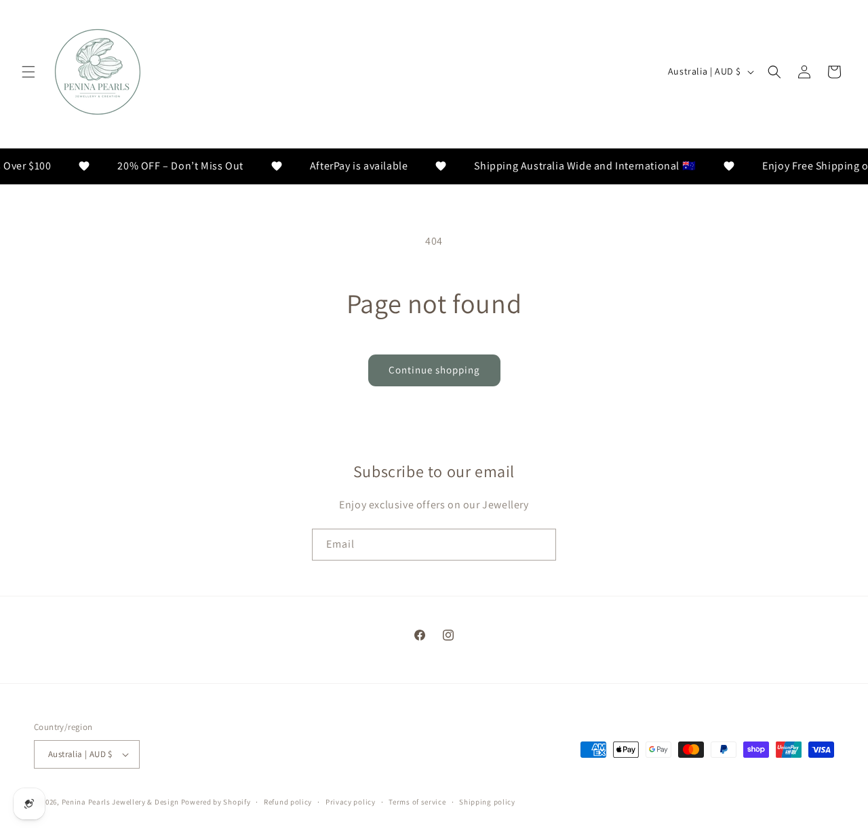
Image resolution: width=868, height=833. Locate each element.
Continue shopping (434, 369)
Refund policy (288, 802)
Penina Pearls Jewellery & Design (120, 802)
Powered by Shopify (216, 802)
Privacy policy (351, 802)
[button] (28, 72)
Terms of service (417, 802)
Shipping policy (487, 802)
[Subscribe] (540, 545)
